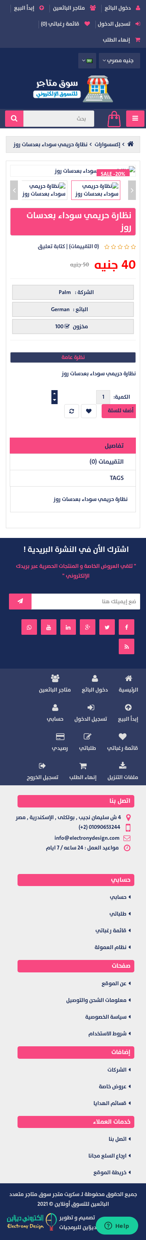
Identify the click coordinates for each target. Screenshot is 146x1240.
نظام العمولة (111, 947)
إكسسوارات (107, 144)
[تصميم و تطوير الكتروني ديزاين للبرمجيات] (32, 1221)
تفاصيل (114, 446)
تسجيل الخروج (42, 777)
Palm (65, 292)
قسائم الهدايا (110, 1103)
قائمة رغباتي (122, 748)
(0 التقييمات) (84, 246)
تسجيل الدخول (115, 23)
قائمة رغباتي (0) (61, 23)
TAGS (117, 478)
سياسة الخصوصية (106, 1016)
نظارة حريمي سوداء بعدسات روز (50, 144)
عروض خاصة (113, 1086)
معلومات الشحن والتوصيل (96, 1000)
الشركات (117, 1069)
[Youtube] (48, 627)
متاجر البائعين (69, 8)
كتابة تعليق (51, 246)
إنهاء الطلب (117, 39)
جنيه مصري (120, 60)
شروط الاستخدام (107, 1033)
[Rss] (126, 646)
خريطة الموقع (110, 1172)
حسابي (55, 719)
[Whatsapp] (29, 627)
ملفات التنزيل (122, 777)
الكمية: (121, 396)
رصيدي (60, 748)
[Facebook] (126, 627)
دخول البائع (118, 8)
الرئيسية (128, 689)
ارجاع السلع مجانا (107, 1155)
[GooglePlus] (87, 627)
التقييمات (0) (107, 462)
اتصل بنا (118, 1139)
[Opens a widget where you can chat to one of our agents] (116, 1226)
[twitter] (107, 627)
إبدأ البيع (24, 8)
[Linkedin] (68, 627)
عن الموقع (114, 983)
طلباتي (87, 748)
